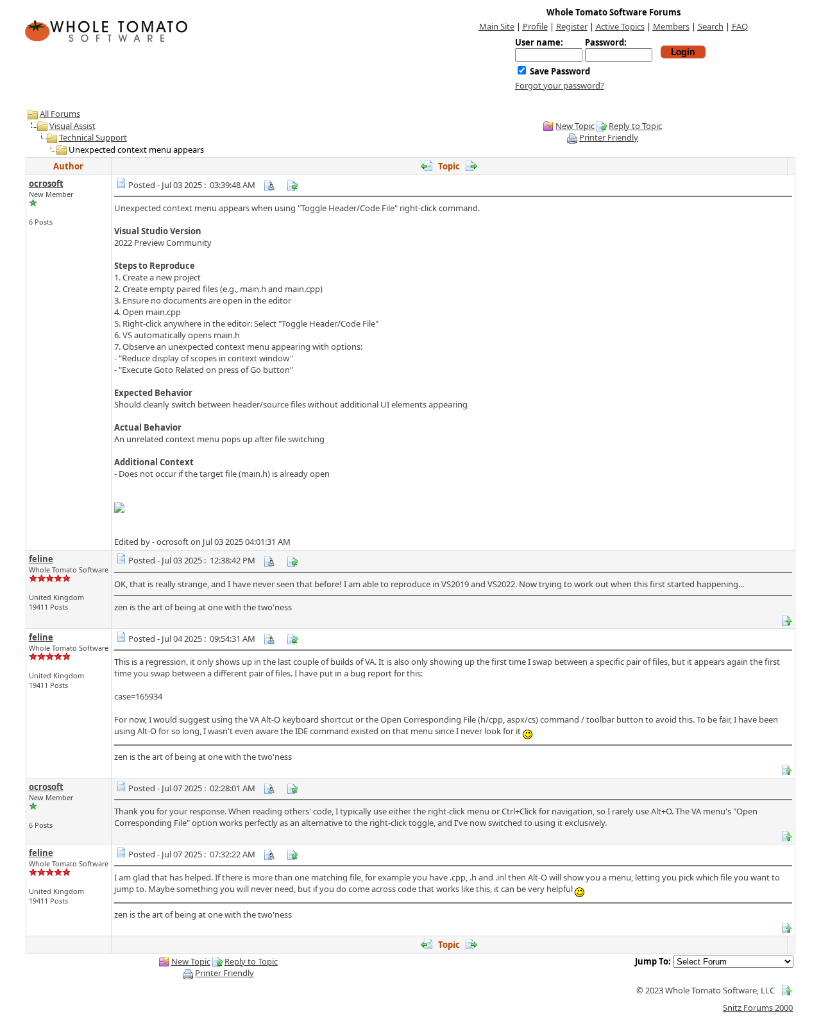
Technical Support (93, 137)
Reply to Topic (635, 126)
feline (41, 559)
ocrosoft (46, 183)
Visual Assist (72, 126)
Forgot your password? (559, 85)
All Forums (60, 113)
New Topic (575, 126)
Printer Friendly (608, 137)
